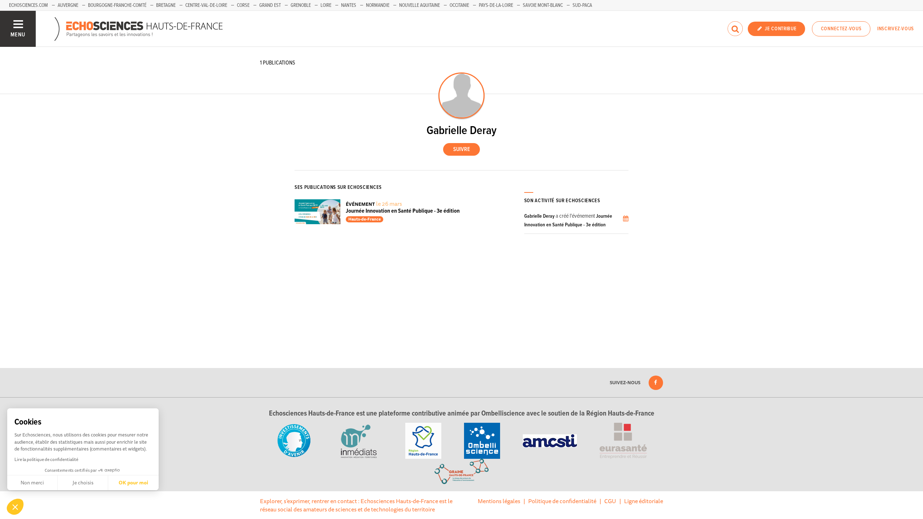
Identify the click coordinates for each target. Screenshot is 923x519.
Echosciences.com (28, 5)
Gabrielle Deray (539, 216)
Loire (326, 5)
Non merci (32, 483)
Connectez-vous (841, 29)
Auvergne (68, 5)
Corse (243, 5)
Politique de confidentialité (562, 501)
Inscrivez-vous (895, 29)
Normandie (377, 5)
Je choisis (82, 483)
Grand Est (270, 5)
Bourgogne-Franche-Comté (117, 5)
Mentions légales (499, 501)
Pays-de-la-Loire (496, 5)
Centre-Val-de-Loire (206, 5)
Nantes (348, 5)
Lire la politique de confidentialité (46, 459)
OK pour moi (133, 483)
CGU (610, 501)
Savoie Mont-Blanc (543, 5)
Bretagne (166, 5)
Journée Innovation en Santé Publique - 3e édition (403, 211)
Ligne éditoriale (643, 501)
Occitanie (459, 5)
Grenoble (301, 5)
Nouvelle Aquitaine (419, 5)
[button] (15, 506)
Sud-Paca (582, 5)
